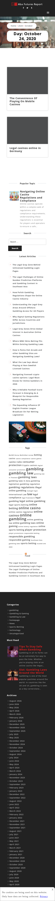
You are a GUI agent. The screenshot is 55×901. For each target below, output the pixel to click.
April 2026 (14, 711)
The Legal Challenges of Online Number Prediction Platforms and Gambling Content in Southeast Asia (27, 572)
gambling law (21, 473)
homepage (14, 620)
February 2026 (16, 717)
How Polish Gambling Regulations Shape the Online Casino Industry (27, 295)
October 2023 (16, 781)
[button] (48, 13)
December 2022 (17, 794)
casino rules (15, 462)
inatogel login (32, 491)
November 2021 (17, 824)
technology (15, 630)
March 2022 (15, 811)
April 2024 (14, 767)
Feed (27, 555)
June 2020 (14, 878)
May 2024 (14, 764)
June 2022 (14, 804)
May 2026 (14, 707)
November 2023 (17, 777)
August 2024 (15, 754)
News (12, 623)
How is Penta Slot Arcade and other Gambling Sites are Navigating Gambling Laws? (27, 353)
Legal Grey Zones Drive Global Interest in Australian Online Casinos (28, 332)
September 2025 (17, 731)
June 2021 (14, 838)
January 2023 (15, 791)
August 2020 (15, 871)
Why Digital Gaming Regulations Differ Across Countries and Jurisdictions (29, 319)
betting (38, 454)
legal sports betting (19, 505)
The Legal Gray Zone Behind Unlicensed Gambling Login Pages (26, 268)
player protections (16, 533)
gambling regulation (30, 484)
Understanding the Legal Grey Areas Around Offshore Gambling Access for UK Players (28, 307)
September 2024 (17, 751)
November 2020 (17, 861)
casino (12, 458)
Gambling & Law (17, 617)
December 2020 (17, 858)
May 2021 (14, 841)
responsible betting (31, 533)
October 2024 (16, 747)
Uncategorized (16, 633)
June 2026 (14, 704)
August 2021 (15, 831)
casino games (36, 458)
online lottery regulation (28, 526)
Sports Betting (16, 627)
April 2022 (14, 807)
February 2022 (16, 814)
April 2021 (14, 844)
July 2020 (13, 874)
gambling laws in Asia (19, 481)
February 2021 (16, 851)
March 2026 (15, 714)
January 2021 (15, 854)
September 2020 (17, 868)
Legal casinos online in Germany (25, 149)
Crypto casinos (29, 465)
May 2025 (14, 737)
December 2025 (17, 724)
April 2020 (14, 884)
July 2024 (13, 757)
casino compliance (23, 458)
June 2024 (14, 761)
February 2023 (16, 787)
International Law (17, 494)
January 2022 (15, 818)
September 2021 (17, 827)
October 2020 (16, 864)
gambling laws (27, 477)
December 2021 (17, 821)
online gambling (20, 516)
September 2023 (17, 784)
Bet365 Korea (14, 455)
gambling (35, 468)
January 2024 (15, 774)
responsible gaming (19, 539)
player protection (35, 529)
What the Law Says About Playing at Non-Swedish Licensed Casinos (25, 365)
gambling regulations (22, 487)
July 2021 (13, 834)
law (29, 494)
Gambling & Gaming (19, 613)
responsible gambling (22, 536)
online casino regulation (21, 512)
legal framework (28, 498)
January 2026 (15, 721)
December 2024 (17, 741)
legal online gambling (32, 501)
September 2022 (17, 798)
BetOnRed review (26, 455)
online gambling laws (24, 523)
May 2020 (14, 881)
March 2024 (15, 771)
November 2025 (17, 727)
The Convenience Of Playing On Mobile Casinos (23, 101)
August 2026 (15, 701)
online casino (30, 508)
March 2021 (15, 848)
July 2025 (13, 734)
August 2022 (15, 801)
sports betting (28, 543)
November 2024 (17, 744)
